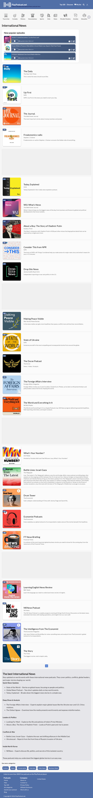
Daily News (42, 768)
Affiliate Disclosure (26, 787)
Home (6, 780)
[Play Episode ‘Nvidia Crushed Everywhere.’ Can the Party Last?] (15, 41)
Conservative (22, 768)
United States (41, 779)
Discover (70, 5)
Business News (53, 768)
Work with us (24, 790)
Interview (32, 768)
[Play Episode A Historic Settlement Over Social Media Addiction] (15, 58)
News (13, 768)
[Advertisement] (46, 162)
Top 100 (62, 5)
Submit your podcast (10, 790)
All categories (8, 787)
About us (23, 780)
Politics (5, 768)
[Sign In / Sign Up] (87, 5)
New (5, 782)
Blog (5, 792)
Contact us (23, 782)
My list (78, 5)
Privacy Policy (24, 785)
